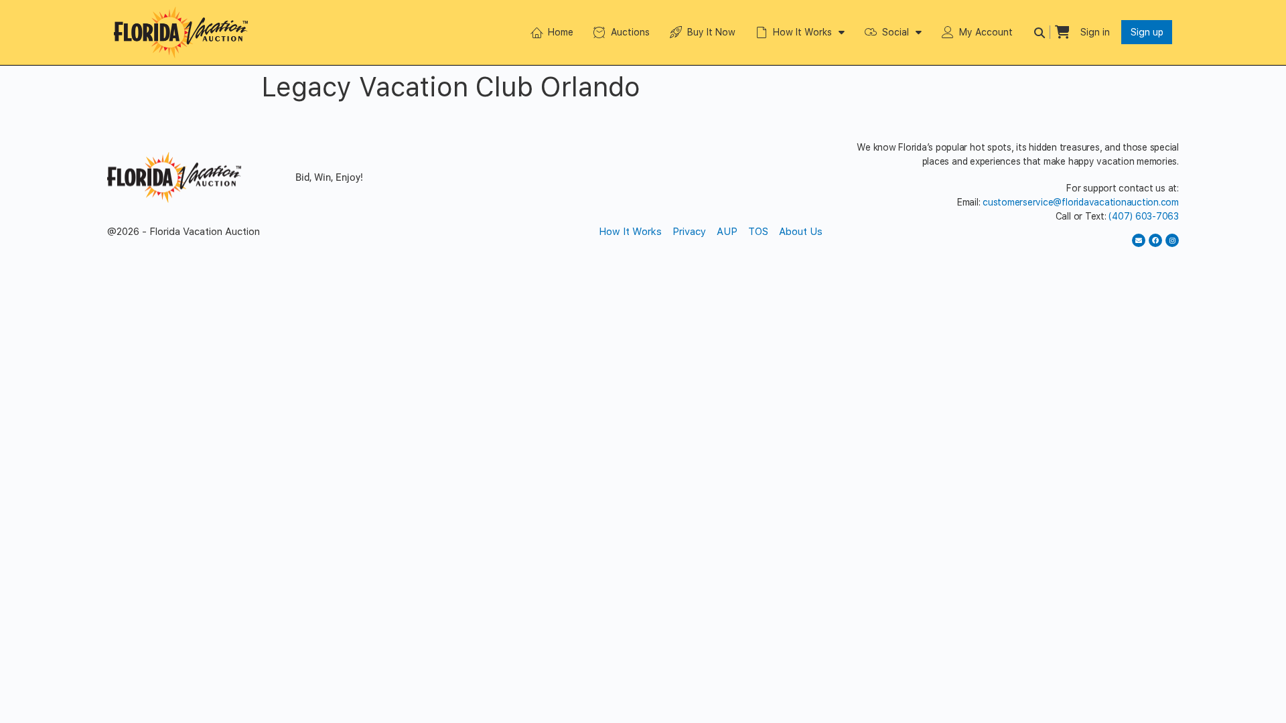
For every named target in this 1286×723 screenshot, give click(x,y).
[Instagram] (1172, 240)
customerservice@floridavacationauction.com (1081, 202)
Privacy (689, 232)
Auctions (630, 32)
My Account (986, 32)
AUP (727, 232)
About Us (801, 232)
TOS (758, 232)
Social (895, 32)
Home (560, 32)
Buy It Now (711, 32)
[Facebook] (1155, 240)
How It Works (802, 32)
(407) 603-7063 (1144, 216)
